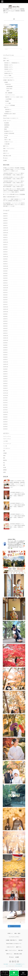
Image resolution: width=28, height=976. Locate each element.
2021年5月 (5, 294)
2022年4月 (5, 278)
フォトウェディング (7, 443)
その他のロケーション (8, 141)
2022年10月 (5, 268)
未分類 (4, 467)
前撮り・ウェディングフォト (8, 148)
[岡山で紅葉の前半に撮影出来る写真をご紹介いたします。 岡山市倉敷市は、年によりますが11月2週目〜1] (14, 819)
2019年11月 (5, 338)
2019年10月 (5, 340)
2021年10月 (5, 287)
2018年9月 (5, 369)
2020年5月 (5, 323)
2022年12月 (5, 266)
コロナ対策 (5, 441)
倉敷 (4, 450)
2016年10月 (5, 412)
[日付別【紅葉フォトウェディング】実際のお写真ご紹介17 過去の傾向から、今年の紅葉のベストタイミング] (14, 678)
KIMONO (5, 115)
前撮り (4, 455)
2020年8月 (5, 316)
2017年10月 (5, 395)
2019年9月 (5, 342)
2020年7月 (5, 318)
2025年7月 (5, 237)
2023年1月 (5, 263)
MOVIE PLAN (8, 84)
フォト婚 (5, 445)
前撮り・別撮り (6, 60)
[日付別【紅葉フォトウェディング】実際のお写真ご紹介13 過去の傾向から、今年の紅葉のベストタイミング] (14, 772)
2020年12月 (5, 306)
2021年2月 (5, 302)
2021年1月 (5, 304)
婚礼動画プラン (8, 111)
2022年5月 (5, 275)
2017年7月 (5, 402)
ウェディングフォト (7, 436)
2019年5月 (5, 350)
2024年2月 (5, 251)
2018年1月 (5, 388)
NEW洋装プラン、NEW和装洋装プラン (12, 62)
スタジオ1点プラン (8, 71)
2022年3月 (5, 280)
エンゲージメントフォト (10, 94)
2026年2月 (5, 223)
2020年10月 (5, 311)
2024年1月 (5, 254)
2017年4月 (5, 409)
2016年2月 (5, 424)
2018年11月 (5, 364)
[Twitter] (16, 961)
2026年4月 (5, 220)
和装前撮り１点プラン (8, 65)
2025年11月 (5, 230)
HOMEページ (5, 58)
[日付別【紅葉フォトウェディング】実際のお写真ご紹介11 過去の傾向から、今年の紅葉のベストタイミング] (14, 865)
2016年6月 (5, 421)
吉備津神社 (6, 127)
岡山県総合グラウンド (8, 131)
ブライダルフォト (6, 448)
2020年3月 (5, 328)
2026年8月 (5, 213)
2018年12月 (5, 361)
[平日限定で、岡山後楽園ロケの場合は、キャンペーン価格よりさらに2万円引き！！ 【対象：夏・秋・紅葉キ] (14, 562)
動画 (4, 457)
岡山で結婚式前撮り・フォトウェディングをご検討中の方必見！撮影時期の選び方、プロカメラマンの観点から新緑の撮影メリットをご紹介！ (14, 205)
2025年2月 (5, 239)
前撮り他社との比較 (7, 155)
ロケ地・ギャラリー (7, 120)
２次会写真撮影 (8, 99)
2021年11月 (5, 285)
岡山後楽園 (6, 122)
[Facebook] (13, 961)
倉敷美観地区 (6, 124)
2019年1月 (5, 359)
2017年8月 (5, 400)
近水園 (5, 137)
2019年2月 (5, 357)
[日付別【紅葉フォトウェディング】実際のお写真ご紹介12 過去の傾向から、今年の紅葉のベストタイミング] (14, 842)
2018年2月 (5, 385)
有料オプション (6, 153)
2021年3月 (5, 299)
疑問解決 (5, 469)
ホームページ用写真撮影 (10, 105)
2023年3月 (5, 261)
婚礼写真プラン (8, 109)
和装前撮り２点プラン (8, 67)
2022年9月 (5, 271)
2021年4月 (5, 297)
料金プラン (6, 107)
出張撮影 (6, 82)
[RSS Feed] (18, 961)
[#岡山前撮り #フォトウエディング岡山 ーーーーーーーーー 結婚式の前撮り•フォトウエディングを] (14, 585)
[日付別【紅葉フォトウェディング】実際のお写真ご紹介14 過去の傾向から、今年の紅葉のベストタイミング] (14, 749)
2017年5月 (5, 407)
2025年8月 (5, 235)
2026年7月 (5, 215)
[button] (2, 2)
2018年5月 (5, 378)
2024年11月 (5, 242)
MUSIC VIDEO (9, 88)
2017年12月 (5, 390)
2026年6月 (5, 218)
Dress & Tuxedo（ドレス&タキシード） (11, 118)
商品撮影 (7, 101)
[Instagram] (10, 961)
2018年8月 (5, 371)
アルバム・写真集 (7, 75)
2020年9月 (5, 314)
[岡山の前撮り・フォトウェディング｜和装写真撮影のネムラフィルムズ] (14, 6)
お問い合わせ (23, 974)
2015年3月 (5, 428)
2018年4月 (5, 381)
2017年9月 (5, 397)
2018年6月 (5, 376)
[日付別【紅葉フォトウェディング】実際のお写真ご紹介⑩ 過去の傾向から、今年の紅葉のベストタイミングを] (14, 889)
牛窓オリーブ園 (7, 139)
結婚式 (4, 472)
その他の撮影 (6, 143)
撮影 (4, 465)
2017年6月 (5, 405)
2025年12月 (5, 227)
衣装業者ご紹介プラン (8, 73)
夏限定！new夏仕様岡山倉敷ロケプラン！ (11, 196)
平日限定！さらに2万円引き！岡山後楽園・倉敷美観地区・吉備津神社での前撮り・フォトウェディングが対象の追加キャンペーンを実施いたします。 (14, 169)
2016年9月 (5, 414)
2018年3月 (5, 383)
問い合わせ (5, 158)
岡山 (4, 462)
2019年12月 (5, 335)
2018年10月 (5, 366)
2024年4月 (5, 249)
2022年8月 (5, 273)
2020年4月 (5, 326)
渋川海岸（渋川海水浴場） (9, 133)
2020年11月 (5, 309)
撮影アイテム (5, 146)
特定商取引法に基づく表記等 (10, 113)
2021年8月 (5, 290)
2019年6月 (5, 347)
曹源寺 (5, 129)
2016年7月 (5, 419)
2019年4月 (5, 352)
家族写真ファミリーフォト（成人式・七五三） (14, 96)
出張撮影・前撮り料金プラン (8, 80)
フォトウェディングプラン (8, 77)
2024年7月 (5, 244)
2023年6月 (5, 259)
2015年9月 (5, 426)
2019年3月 (5, 354)
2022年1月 (5, 282)
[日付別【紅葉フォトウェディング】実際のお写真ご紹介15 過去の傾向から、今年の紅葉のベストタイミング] (14, 725)
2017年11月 (5, 393)
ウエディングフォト (7, 438)
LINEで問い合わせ (14, 974)
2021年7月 (5, 292)
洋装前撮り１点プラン (8, 69)
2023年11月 (5, 256)
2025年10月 (5, 232)
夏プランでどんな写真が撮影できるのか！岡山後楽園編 (14, 194)
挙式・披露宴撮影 (8, 92)
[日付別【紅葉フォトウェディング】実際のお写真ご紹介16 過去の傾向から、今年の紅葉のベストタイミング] (14, 702)
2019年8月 (5, 345)
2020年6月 (5, 321)
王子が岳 (6, 135)
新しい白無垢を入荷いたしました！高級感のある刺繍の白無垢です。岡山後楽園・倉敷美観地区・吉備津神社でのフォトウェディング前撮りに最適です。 (14, 190)
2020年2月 (5, 330)
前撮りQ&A (5, 150)
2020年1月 (5, 333)
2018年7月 (5, 373)
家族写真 (5, 460)
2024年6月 (5, 247)
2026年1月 (5, 225)
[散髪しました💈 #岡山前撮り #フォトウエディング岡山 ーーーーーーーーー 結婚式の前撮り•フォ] (14, 632)
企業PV (7, 90)
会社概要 (5, 160)
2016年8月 (5, 417)
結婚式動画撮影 (9, 86)
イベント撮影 (8, 103)
